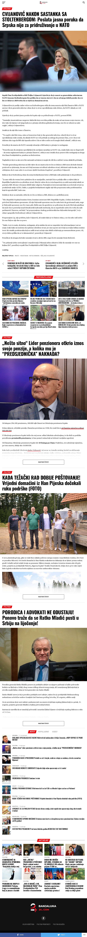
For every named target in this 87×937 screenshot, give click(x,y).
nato (17, 255)
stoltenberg (34, 255)
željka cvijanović (48, 255)
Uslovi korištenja (28, 924)
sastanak (24, 255)
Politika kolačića (59, 924)
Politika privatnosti (44, 924)
